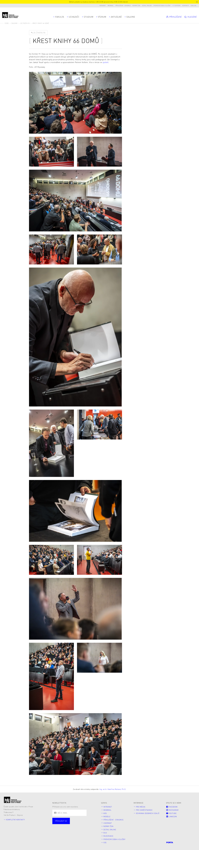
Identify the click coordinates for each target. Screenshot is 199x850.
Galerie (130, 16)
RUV (105, 833)
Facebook (173, 807)
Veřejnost (60, 827)
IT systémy (177, 5)
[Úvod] (12, 799)
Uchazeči (74, 16)
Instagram (173, 810)
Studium (88, 16)
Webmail (111, 5)
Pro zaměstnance (144, 810)
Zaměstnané (74, 823)
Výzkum (102, 16)
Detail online (147, 5)
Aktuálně (116, 16)
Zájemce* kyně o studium (81, 827)
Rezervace (108, 836)
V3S (104, 842)
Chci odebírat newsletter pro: (68, 820)
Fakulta (59, 16)
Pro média (140, 807)
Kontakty (185, 5)
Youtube (172, 813)
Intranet (103, 5)
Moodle (106, 816)
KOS (105, 813)
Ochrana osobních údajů (148, 813)
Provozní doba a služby (161, 5)
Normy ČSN (136, 5)
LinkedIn (172, 816)
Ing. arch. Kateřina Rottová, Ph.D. (113, 789)
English (193, 5)
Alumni (89, 823)
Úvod (7, 23)
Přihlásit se (61, 821)
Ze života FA (25, 23)
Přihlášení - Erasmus (123, 5)
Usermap (107, 823)
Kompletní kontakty (15, 820)
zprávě (105, 62)
